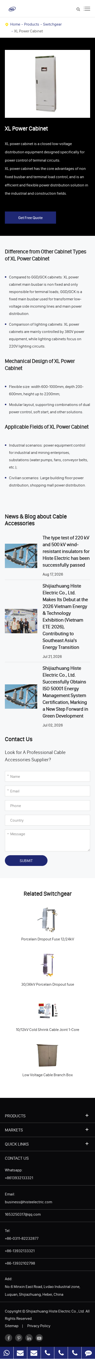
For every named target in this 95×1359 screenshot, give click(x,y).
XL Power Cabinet (28, 30)
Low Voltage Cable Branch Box (35, 1053)
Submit (26, 860)
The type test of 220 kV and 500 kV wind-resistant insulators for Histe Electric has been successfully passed (66, 551)
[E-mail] (20, 1353)
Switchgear (52, 24)
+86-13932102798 (20, 1263)
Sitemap (12, 1325)
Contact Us (17, 1158)
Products (31, 24)
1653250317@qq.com (23, 1214)
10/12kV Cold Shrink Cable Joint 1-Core (41, 1008)
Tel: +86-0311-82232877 (21, 1234)
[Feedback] (88, 1353)
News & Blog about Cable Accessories (36, 520)
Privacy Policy (38, 1325)
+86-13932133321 (20, 1250)
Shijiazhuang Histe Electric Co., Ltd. (55, 1311)
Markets (14, 1130)
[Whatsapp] (6, 1353)
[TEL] (47, 1353)
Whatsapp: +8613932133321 (19, 1173)
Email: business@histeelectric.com (28, 1198)
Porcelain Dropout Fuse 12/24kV (36, 918)
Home (15, 24)
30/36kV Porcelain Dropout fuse (36, 963)
